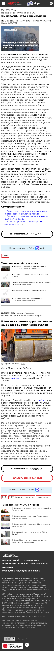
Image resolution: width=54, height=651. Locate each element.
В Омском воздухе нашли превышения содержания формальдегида (27, 299)
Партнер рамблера (24, 639)
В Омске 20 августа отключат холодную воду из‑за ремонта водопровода (29, 541)
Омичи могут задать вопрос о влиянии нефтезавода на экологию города (25, 212)
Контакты (7, 567)
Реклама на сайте (12, 560)
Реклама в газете (33, 560)
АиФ (23, 364)
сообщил (15, 378)
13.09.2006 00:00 (8, 10)
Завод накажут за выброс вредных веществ (29, 290)
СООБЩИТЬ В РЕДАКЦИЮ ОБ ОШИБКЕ (21, 571)
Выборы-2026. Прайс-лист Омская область (25, 564)
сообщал (41, 400)
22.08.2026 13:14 (8, 313)
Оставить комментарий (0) (27, 478)
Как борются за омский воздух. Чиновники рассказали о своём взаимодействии (29, 267)
